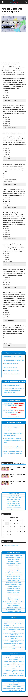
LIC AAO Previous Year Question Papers (13, 656)
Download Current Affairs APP (12, 385)
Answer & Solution (9, 320)
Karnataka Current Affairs (13, 578)
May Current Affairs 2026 (13, 503)
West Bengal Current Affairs (13, 611)
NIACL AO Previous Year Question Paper (13, 675)
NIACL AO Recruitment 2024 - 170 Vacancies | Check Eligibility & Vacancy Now (13, 428)
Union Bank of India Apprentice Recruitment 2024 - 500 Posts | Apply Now (14, 440)
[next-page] (5, 489)
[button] (2, 2)
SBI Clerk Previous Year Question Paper (14, 622)
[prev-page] (2, 489)
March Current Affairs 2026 (14, 507)
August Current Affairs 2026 (13, 497)
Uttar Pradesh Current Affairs (13, 607)
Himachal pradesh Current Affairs (13, 573)
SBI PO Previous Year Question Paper (13, 620)
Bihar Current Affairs (13, 561)
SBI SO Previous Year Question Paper (13, 624)
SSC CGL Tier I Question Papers (14, 690)
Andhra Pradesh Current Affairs (14, 555)
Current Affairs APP (14, 493)
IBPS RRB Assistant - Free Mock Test (14, 360)
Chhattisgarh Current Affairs (13, 563)
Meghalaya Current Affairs (13, 588)
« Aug (2, 537)
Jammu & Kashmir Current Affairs (13, 574)
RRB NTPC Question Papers (14, 686)
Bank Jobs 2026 (14, 403)
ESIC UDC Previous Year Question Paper (13, 673)
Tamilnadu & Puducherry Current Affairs (13, 601)
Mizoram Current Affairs (13, 590)
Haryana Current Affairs (13, 571)
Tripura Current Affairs (13, 605)
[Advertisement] (14, 48)
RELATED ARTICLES (7, 463)
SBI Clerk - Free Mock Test (11, 363)
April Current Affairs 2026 (13, 505)
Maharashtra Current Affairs (13, 582)
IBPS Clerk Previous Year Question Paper (13, 627)
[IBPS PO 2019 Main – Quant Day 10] (5, 469)
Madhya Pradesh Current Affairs (13, 584)
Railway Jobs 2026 (13, 410)
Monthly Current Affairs (13, 509)
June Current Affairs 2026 (13, 501)
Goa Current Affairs (14, 567)
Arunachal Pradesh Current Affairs (13, 557)
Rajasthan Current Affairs (13, 598)
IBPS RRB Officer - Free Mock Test (13, 356)
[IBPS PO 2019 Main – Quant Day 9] (5, 476)
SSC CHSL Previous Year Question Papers (13, 688)
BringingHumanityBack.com (11, 545)
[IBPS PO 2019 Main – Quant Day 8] (5, 483)
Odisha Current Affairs (13, 594)
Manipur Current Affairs (13, 586)
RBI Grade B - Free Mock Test (12, 374)
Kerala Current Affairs (13, 580)
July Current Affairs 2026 (13, 499)
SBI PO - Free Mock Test (10, 367)
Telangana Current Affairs (13, 603)
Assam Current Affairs (13, 559)
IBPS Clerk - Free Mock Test (11, 370)
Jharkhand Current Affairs (13, 576)
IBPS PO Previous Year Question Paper (14, 625)
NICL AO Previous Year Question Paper (14, 665)
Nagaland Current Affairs (13, 592)
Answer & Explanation (10, 100)
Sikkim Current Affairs (13, 600)
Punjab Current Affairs (13, 596)
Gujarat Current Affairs (14, 569)
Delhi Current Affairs (13, 565)
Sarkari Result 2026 (13, 417)
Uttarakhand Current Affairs (13, 609)
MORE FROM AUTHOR (19, 463)
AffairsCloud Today (14, 495)
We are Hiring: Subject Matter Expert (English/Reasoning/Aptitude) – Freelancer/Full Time (14, 390)
